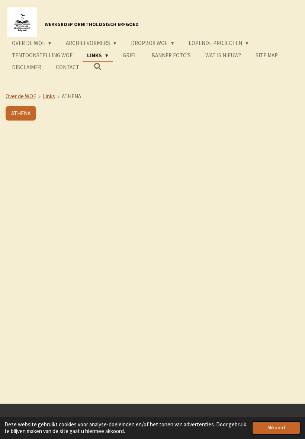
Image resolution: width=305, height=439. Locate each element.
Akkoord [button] (276, 427)
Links (49, 96)
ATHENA (71, 96)
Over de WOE (21, 96)
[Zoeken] (97, 66)
